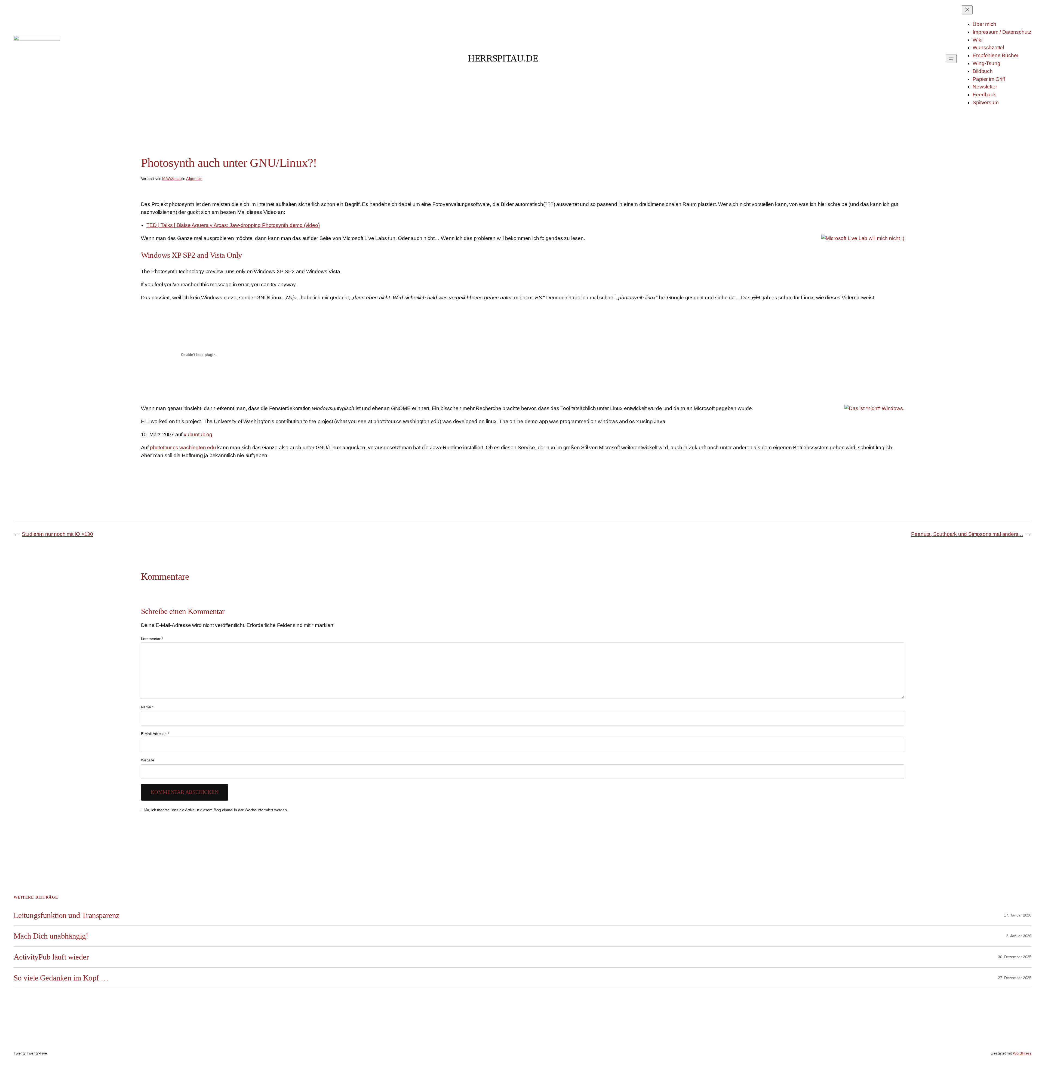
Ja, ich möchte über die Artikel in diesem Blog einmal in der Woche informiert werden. (216, 810)
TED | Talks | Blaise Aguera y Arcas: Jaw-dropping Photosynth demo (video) (233, 225)
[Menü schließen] (967, 9)
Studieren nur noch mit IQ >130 (57, 534)
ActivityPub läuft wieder (51, 956)
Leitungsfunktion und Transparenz (66, 915)
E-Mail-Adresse (155, 733)
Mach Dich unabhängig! (51, 935)
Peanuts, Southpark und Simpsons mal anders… (967, 534)
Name (147, 707)
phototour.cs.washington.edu (183, 447)
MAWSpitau (172, 178)
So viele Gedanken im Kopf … (61, 977)
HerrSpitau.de (503, 58)
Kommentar (152, 639)
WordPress (1022, 1053)
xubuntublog (198, 434)
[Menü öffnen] (951, 58)
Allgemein (194, 178)
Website (148, 760)
